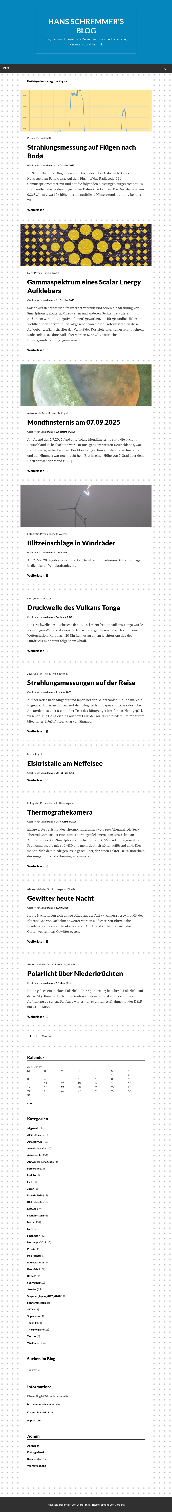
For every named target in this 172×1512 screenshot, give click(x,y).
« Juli (30, 1103)
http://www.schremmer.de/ (43, 1404)
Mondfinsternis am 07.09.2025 (73, 422)
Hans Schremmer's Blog (86, 26)
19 (62, 1087)
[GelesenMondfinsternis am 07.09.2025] (86, 405)
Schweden (33, 1282)
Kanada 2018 (35, 1195)
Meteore (32, 1208)
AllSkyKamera (35, 1134)
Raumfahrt (33, 1269)
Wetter (63, 533)
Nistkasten (33, 1235)
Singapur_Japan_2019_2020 (43, 1295)
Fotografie (33, 533)
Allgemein (33, 1128)
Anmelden (33, 1445)
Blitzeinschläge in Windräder (71, 543)
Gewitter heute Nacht (60, 898)
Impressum (33, 1420)
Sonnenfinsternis (37, 1302)
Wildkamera (34, 1342)
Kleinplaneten (35, 1202)
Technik (53, 533)
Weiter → (48, 1036)
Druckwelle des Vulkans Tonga (73, 607)
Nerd (30, 272)
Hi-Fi (30, 1181)
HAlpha (31, 1175)
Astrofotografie (36, 1148)
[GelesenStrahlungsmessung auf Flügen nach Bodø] (86, 130)
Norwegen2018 (36, 1242)
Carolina (120, 1504)
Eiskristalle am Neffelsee (65, 763)
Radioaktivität (44, 138)
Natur (38, 673)
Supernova (33, 1316)
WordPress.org (36, 1465)
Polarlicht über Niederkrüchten (75, 973)
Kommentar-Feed (37, 1459)
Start (5, 68)
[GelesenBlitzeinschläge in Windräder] (86, 526)
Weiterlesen (38, 210)
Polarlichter (34, 1255)
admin (48, 165)
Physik (31, 138)
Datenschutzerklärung (40, 1412)
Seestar (31, 1289)
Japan (30, 673)
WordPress (83, 1504)
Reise (55, 673)
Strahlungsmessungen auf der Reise (81, 683)
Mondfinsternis (51, 413)
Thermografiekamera (60, 812)
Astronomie (34, 413)
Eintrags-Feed (35, 1452)
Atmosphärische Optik (40, 889)
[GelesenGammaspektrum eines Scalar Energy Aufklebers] (86, 265)
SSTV (30, 1309)
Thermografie (66, 803)
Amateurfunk (35, 1141)
